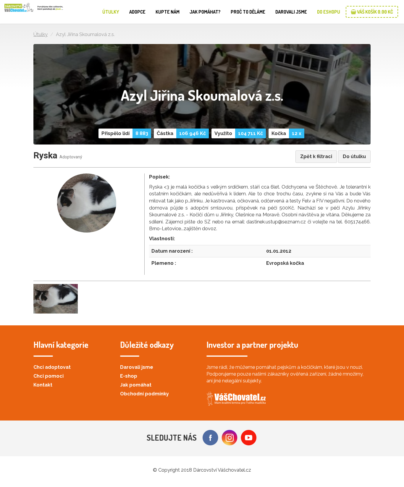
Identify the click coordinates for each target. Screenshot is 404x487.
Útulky (110, 12)
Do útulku (354, 156)
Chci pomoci (48, 376)
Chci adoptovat (52, 367)
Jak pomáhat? (205, 12)
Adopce (137, 12)
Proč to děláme (248, 12)
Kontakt (42, 385)
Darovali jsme (291, 12)
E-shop (128, 376)
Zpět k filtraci (316, 156)
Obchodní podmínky (144, 394)
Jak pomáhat (135, 385)
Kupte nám (168, 12)
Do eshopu (328, 12)
